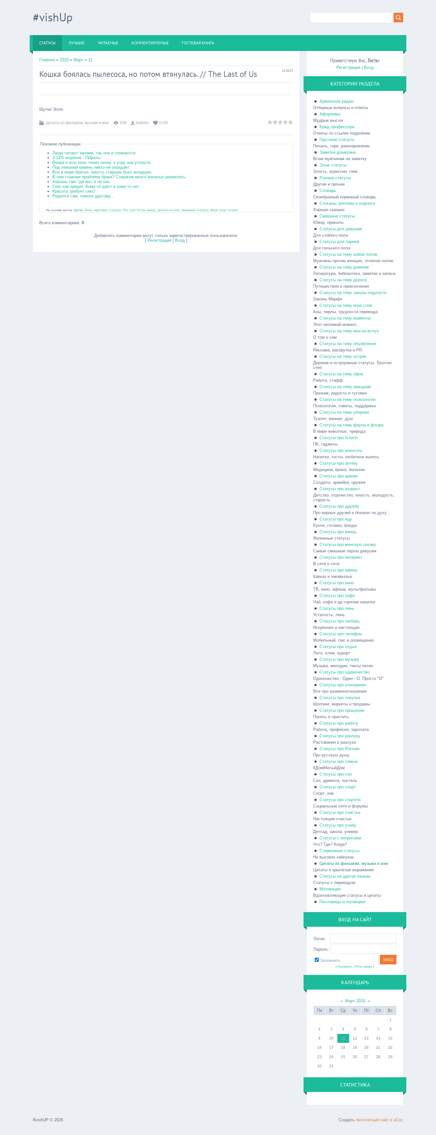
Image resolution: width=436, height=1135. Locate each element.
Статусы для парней (339, 241)
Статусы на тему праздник (345, 386)
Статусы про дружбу (339, 506)
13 (366, 1038)
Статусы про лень (336, 608)
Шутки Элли (83, 210)
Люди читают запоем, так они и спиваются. (94, 153)
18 (343, 1047)
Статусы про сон (335, 774)
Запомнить (330, 960)
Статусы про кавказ (338, 570)
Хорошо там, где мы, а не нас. (81, 181)
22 (390, 1047)
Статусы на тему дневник (344, 267)
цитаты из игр (168, 210)
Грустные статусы (336, 139)
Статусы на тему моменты (345, 318)
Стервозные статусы (339, 850)
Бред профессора (336, 126)
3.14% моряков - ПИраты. (76, 157)
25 (343, 1057)
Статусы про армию (338, 476)
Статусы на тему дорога (342, 279)
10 (331, 1038)
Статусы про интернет (340, 557)
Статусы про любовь (339, 621)
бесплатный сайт (372, 1119)
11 (90, 59)
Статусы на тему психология (347, 399)
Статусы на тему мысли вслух (349, 330)
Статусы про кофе (337, 595)
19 (355, 1047)
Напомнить (345, 966)
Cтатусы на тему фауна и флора (351, 425)
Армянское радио (336, 101)
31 (331, 1066)
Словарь (327, 190)
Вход (180, 240)
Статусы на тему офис (341, 374)
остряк (232, 210)
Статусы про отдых (338, 646)
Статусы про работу (338, 723)
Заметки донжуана (337, 152)
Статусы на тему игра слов (345, 305)
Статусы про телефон (340, 633)
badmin (142, 123)
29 (390, 1057)
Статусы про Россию (339, 748)
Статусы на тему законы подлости (352, 292)
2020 (64, 59)
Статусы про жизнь (338, 531)
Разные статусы (335, 177)
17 (331, 1047)
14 (378, 1038)
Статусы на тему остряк (342, 356)
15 (390, 1038)
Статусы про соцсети (339, 799)
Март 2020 (355, 1001)
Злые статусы (333, 165)
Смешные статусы (337, 216)
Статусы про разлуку (339, 735)
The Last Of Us (134, 210)
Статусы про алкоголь (341, 450)
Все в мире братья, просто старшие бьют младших (102, 172)
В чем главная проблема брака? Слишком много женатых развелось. (119, 176)
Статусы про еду (335, 519)
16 (319, 1047)
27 (366, 1057)
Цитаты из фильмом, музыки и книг (77, 123)
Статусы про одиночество (344, 672)
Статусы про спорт (337, 787)
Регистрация (159, 240)
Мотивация (330, 889)
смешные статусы (194, 210)
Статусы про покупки (339, 697)
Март (78, 59)
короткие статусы (107, 210)
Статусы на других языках (345, 876)
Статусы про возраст (339, 488)
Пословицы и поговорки (342, 901)
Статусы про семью (338, 761)
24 (331, 1057)
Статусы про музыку (339, 659)
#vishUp (52, 17)
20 (366, 1047)
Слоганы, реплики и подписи (347, 203)
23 (319, 1057)
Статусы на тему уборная (344, 412)
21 (378, 1047)
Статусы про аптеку (338, 463)
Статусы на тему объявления (347, 343)
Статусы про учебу (337, 825)
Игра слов (218, 210)
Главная (47, 59)
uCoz (398, 1119)
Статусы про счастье (339, 812)
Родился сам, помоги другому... (83, 196)
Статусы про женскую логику (347, 544)
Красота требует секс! (73, 191)
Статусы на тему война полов (348, 254)
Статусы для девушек (340, 228)
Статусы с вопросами (340, 838)
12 (355, 1038)
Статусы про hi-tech (338, 437)
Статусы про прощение (341, 710)
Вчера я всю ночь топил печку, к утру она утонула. (102, 162)
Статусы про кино (336, 582)
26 (355, 1057)
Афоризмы (329, 114)
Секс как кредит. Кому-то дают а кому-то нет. (96, 186)
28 (378, 1057)
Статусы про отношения (342, 684)
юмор (151, 210)
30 (319, 1066)
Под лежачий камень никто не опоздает (90, 167)
